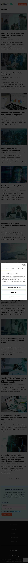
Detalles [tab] (14, 268)
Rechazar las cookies (14, 297)
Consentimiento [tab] (6, 268)
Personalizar (13, 292)
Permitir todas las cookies (14, 287)
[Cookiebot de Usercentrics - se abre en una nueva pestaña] (20, 265)
